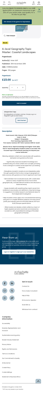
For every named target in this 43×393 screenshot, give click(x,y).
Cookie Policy (6, 367)
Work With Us (26, 305)
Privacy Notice (6, 344)
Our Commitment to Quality (11, 358)
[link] (33, 3)
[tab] (21, 172)
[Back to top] (38, 381)
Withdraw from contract (29, 309)
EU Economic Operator (29, 300)
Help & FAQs (25, 295)
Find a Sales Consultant (29, 291)
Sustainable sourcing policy (11, 335)
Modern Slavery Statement (10, 340)
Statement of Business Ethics (11, 377)
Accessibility (6, 323)
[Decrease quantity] (12, 87)
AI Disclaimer (6, 363)
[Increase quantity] (23, 87)
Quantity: (5, 87)
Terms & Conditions (8, 354)
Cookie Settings (7, 372)
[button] (4, 3)
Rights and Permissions (9, 349)
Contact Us (25, 286)
